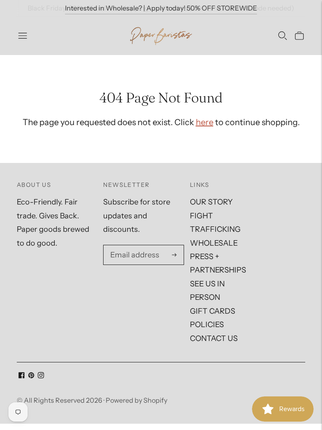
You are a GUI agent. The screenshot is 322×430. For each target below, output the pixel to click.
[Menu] (23, 35)
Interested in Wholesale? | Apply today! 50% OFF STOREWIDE (161, 8)
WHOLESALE (214, 243)
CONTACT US (214, 338)
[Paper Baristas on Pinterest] (31, 375)
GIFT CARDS (212, 311)
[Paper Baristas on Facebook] (21, 375)
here (204, 122)
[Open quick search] (282, 35)
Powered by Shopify (136, 400)
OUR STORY (211, 202)
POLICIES (207, 324)
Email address (134, 246)
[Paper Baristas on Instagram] (41, 375)
